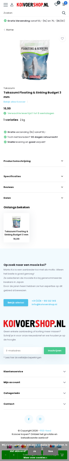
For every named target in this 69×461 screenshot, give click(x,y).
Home (10, 30)
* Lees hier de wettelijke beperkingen (22, 357)
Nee (50, 451)
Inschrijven (54, 350)
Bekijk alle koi (16, 302)
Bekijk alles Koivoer (14, 101)
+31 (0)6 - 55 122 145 (44, 300)
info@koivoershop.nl (44, 304)
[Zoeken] (64, 13)
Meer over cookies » (35, 457)
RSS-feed (45, 430)
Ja (34, 451)
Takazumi (9, 88)
